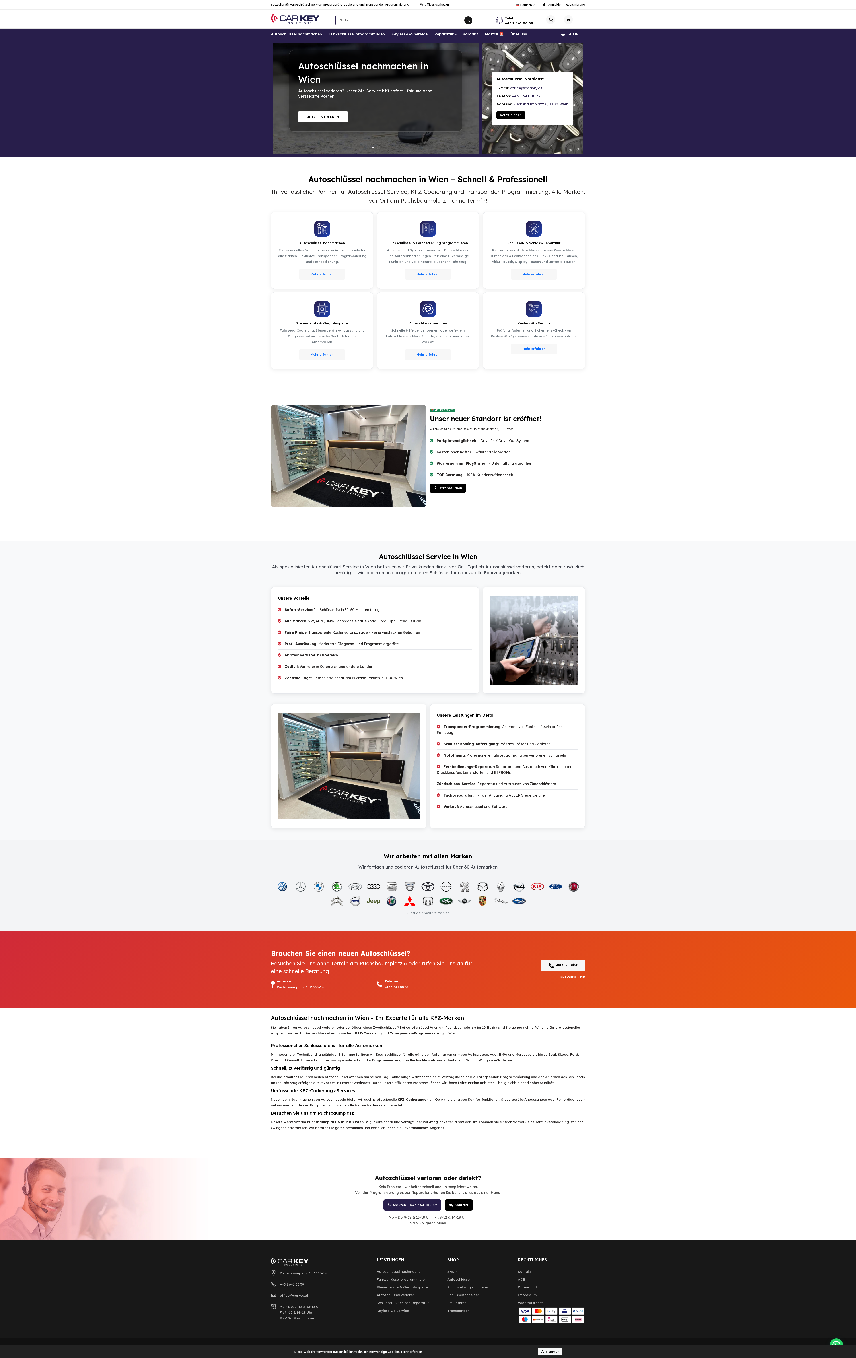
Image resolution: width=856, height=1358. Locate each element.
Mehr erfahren (322, 274)
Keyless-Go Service (393, 1310)
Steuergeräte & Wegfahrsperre (402, 1287)
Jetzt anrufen (567, 965)
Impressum (527, 1295)
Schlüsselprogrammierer (467, 1287)
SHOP (452, 1271)
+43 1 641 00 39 (519, 23)
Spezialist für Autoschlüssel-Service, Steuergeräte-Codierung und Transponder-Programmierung (340, 4)
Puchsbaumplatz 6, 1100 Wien (540, 104)
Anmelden (555, 4)
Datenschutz (528, 1287)
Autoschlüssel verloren (396, 1295)
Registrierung (575, 4)
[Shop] (550, 19)
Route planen (511, 115)
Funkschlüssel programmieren (402, 1279)
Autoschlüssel (459, 1279)
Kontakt (461, 1205)
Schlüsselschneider (463, 1295)
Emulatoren (457, 1303)
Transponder (458, 1310)
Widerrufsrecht (530, 1303)
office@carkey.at (436, 4)
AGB (521, 1279)
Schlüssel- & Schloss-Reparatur (403, 1303)
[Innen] (348, 456)
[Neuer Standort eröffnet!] (376, 98)
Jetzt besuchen (321, 117)
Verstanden (550, 1352)
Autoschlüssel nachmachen (399, 1271)
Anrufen (415, 1205)
